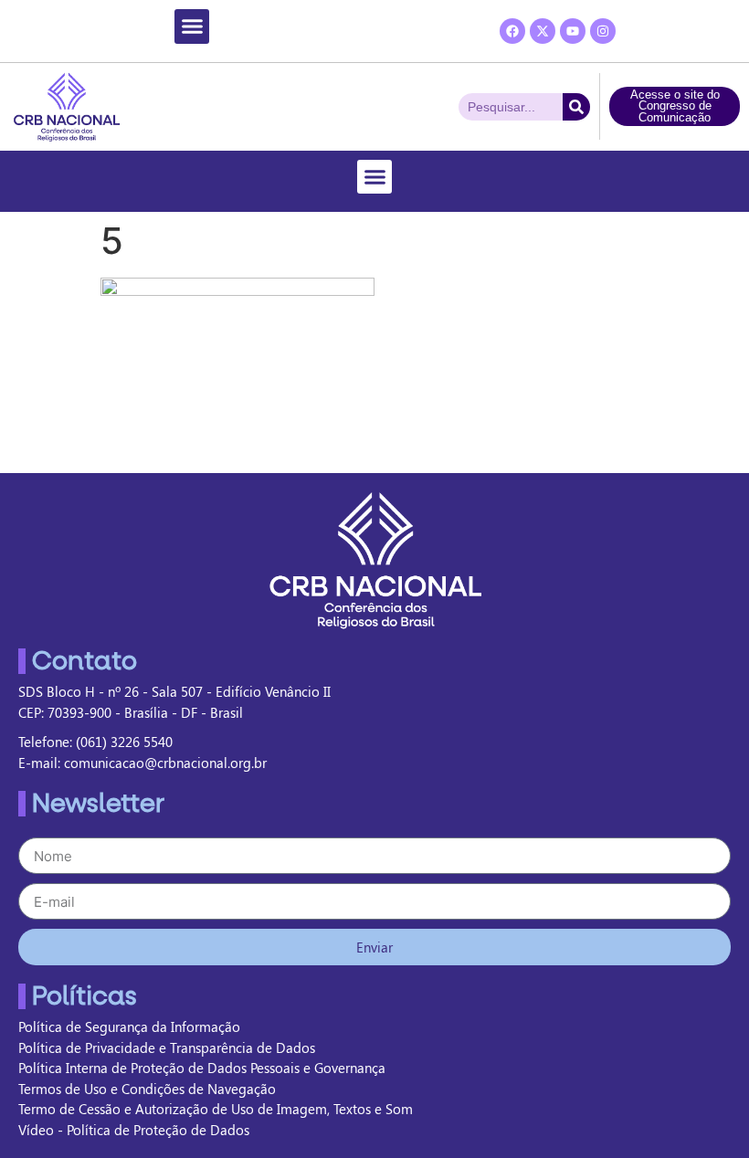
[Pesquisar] (576, 107)
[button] (191, 26)
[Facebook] (512, 31)
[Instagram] (603, 31)
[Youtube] (572, 31)
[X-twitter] (542, 31)
